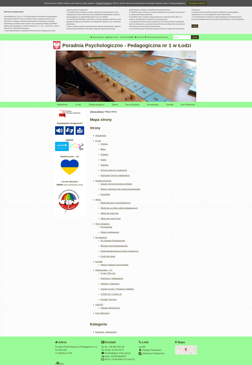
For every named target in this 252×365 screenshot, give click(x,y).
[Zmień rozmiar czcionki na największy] (132, 37)
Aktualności (62, 104)
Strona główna (98, 37)
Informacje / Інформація (112, 278)
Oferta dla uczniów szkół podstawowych (119, 208)
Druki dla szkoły (108, 256)
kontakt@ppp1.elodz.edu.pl (117, 353)
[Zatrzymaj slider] (126, 99)
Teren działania (132, 104)
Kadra (103, 160)
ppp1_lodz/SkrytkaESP (115, 356)
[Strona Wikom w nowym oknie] (59, 363)
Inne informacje (188, 104)
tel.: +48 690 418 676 (114, 347)
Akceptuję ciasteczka (197, 3)
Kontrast (140, 37)
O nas (78, 104)
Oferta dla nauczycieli (111, 219)
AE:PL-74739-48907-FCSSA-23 (119, 359)
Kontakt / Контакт (109, 299)
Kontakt (169, 104)
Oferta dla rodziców (110, 213)
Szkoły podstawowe (110, 232)
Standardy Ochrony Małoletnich (115, 175)
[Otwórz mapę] (186, 350)
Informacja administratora (157, 37)
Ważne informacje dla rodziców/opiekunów (120, 189)
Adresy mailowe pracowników (114, 265)
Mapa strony (113, 37)
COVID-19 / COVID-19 (111, 294)
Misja (103, 149)
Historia (104, 144)
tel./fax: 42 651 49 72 (114, 350)
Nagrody (105, 165)
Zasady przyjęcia (96, 104)
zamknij (195, 26)
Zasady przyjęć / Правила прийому (117, 289)
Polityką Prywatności (104, 3)
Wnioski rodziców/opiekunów (114, 246)
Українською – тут (103, 270)
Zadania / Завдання (110, 284)
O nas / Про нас (108, 273)
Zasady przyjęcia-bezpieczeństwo (116, 184)
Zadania (104, 154)
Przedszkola (106, 227)
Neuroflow (105, 194)
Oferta (115, 104)
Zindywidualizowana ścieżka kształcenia (119, 251)
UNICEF (99, 305)
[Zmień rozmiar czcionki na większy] (130, 37)
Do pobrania (153, 104)
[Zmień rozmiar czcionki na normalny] (128, 37)
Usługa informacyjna (110, 308)
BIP (144, 347)
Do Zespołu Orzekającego (113, 241)
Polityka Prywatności (152, 350)
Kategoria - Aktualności (106, 332)
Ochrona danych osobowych (114, 170)
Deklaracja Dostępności (153, 353)
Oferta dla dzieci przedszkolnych (116, 203)
